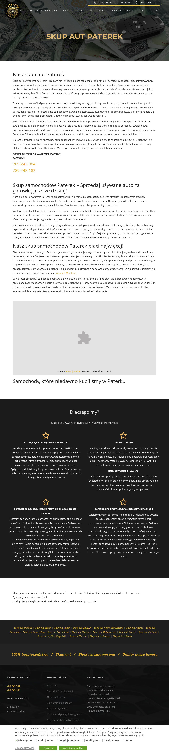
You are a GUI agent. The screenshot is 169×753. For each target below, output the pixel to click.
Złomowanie (98, 10)
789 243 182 (24, 170)
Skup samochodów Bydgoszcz (63, 720)
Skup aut (18, 10)
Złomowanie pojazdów (59, 702)
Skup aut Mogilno (23, 627)
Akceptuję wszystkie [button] (73, 747)
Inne (129, 740)
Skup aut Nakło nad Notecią (108, 627)
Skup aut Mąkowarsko (104, 632)
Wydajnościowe (70, 740)
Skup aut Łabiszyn (82, 627)
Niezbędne (25, 740)
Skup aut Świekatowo (58, 632)
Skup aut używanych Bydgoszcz (64, 714)
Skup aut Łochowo (122, 636)
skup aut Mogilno (65, 273)
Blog (141, 10)
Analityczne (92, 740)
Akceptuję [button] (48, 747)
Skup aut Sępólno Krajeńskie (52, 636)
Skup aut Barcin (43, 627)
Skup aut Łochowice (100, 636)
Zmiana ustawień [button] (24, 747)
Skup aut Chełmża (81, 632)
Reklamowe (113, 740)
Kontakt (154, 10)
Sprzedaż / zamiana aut (43, 10)
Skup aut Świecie (127, 632)
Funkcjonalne (73, 371)
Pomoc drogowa (122, 10)
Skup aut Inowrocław (34, 632)
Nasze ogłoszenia (73, 10)
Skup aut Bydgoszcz (58, 708)
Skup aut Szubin (62, 627)
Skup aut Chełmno (147, 632)
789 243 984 (24, 164)
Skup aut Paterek (134, 627)
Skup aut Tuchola (78, 636)
